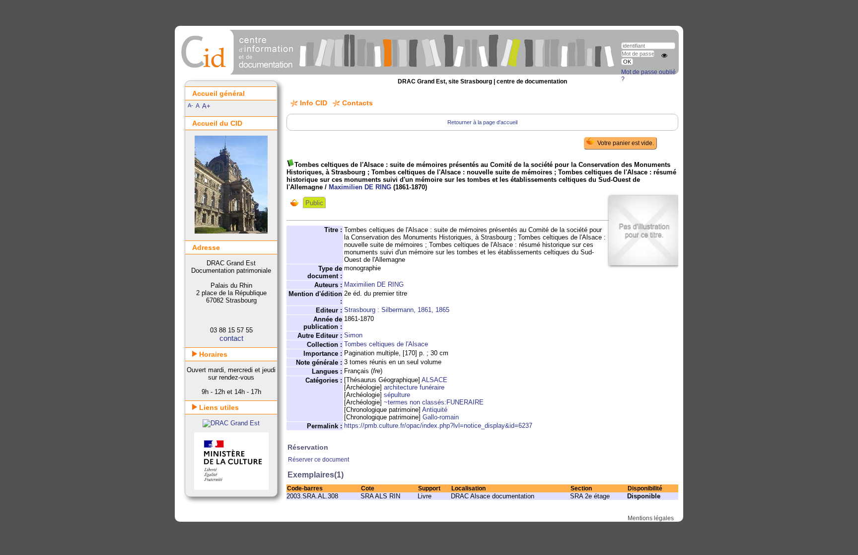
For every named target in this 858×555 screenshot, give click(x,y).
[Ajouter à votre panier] (296, 203)
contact (231, 338)
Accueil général (218, 93)
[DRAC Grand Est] (231, 423)
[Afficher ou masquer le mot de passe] (664, 56)
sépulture (397, 394)
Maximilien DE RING (360, 187)
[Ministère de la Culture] (231, 487)
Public (314, 203)
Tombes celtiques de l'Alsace (386, 344)
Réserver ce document (318, 459)
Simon (353, 335)
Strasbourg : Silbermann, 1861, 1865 (396, 310)
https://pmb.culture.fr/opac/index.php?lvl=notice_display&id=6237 (438, 425)
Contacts (357, 103)
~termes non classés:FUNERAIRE (434, 402)
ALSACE (434, 380)
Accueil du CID (217, 123)
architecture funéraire (414, 387)
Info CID (313, 103)
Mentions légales (651, 518)
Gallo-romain (441, 417)
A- (190, 105)
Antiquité (434, 409)
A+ (206, 106)
